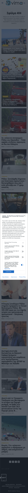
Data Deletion (5, 277)
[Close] (25, 216)
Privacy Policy (22, 277)
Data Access (14, 277)
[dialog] (14, 246)
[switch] (22, 246)
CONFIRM (8, 271)
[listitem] (14, 243)
